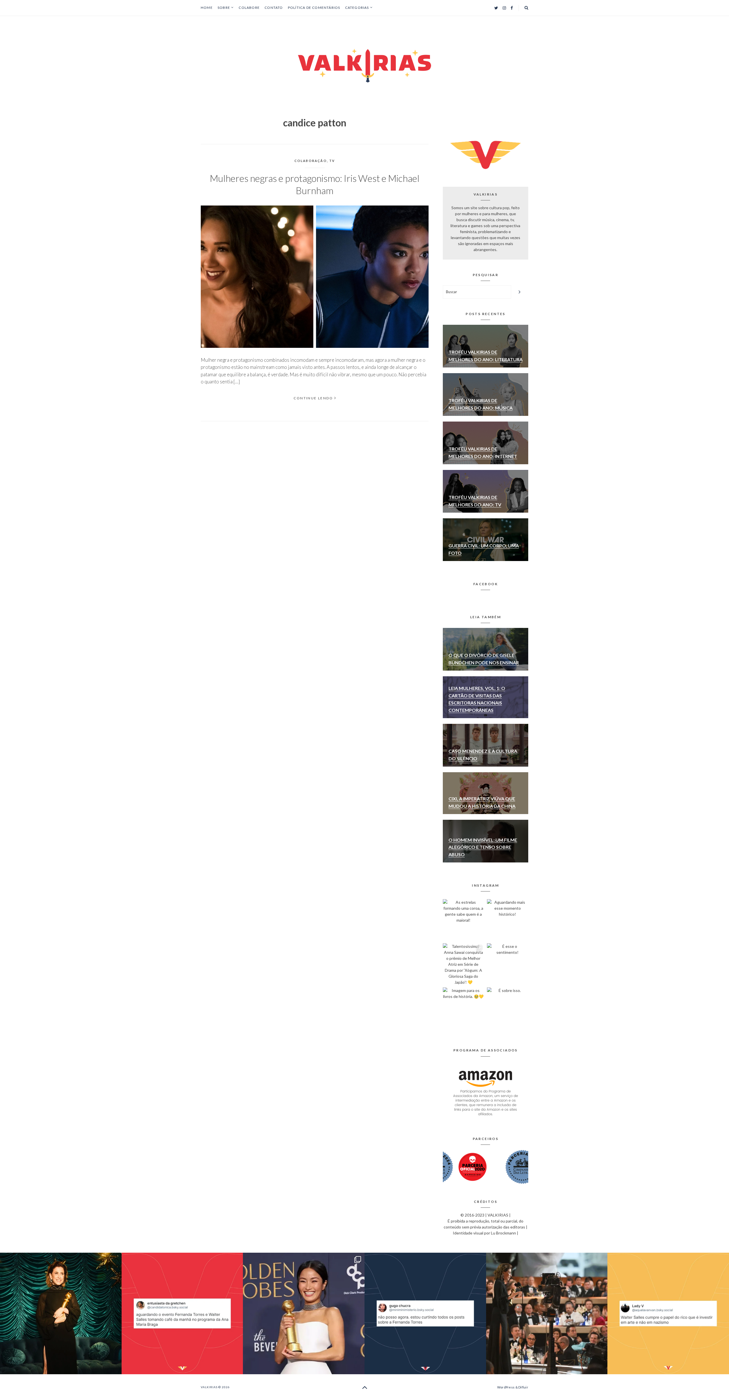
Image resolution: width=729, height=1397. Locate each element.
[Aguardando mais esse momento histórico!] (507, 919)
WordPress (506, 1387)
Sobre (224, 8)
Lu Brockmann (503, 1232)
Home (207, 7)
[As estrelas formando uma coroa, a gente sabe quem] (463, 919)
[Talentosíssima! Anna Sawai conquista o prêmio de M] (463, 964)
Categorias (357, 8)
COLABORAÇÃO (310, 161)
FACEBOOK (485, 584)
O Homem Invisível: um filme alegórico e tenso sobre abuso (483, 847)
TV (332, 161)
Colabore (249, 7)
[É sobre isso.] (507, 1008)
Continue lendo (313, 398)
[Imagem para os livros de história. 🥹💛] (463, 1008)
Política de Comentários (314, 7)
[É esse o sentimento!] (507, 964)
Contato (274, 7)
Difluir (523, 1387)
